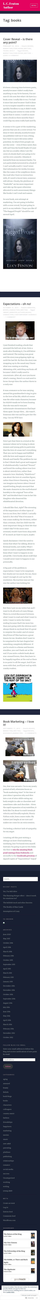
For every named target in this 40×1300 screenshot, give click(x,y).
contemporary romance (25, 315)
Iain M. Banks (8, 1271)
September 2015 (9, 964)
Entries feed (8, 1212)
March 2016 (7, 952)
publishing (18, 48)
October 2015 (8, 960)
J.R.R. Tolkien (8, 1236)
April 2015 (7, 969)
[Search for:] (20, 879)
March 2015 (7, 973)
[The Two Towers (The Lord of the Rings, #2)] (33, 1244)
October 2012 (8, 1037)
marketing (8, 48)
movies (6, 1135)
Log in (5, 1207)
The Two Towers (10, 1243)
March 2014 (7, 1024)
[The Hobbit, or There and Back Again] (33, 1261)
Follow (8, 1066)
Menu (34, 5)
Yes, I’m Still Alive (10, 891)
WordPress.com (9, 1220)
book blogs (7, 1096)
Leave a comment (11, 55)
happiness (7, 1126)
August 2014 (7, 1003)
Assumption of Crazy (11, 911)
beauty (5, 1088)
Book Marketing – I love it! (18, 723)
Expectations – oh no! (17, 304)
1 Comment (11, 317)
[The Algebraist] (33, 1271)
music (5, 1139)
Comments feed (9, 1216)
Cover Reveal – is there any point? (18, 41)
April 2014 (7, 1020)
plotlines (6, 1152)
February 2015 (8, 977)
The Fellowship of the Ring (14, 1251)
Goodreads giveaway (26, 856)
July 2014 (6, 1007)
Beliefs (6, 1092)
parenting (7, 1148)
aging (5, 1079)
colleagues (7, 1109)
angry (6, 312)
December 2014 (9, 986)
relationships (8, 1161)
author (21, 312)
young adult (9, 51)
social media (8, 1169)
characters (14, 310)
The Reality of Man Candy (13, 907)
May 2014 (6, 1016)
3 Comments (30, 733)
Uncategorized (9, 1178)
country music (8, 1113)
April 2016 (7, 947)
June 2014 (6, 1012)
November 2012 (9, 1033)
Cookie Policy (10, 1292)
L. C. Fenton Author (11, 5)
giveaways (7, 733)
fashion (6, 1118)
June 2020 (7, 934)
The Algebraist (9, 1269)
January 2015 (8, 982)
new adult (7, 1144)
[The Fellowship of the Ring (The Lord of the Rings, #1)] (33, 1252)
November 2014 (9, 990)
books (30, 46)
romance (6, 1165)
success (6, 1174)
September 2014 (9, 999)
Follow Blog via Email (14, 1045)
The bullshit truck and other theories (17, 903)
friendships (7, 1122)
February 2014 (8, 1029)
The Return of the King (13, 1234)
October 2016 (8, 943)
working (6, 1182)
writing (27, 48)
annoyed (31, 308)
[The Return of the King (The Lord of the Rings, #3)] (33, 1236)
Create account (9, 1203)
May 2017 (6, 939)
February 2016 (8, 956)
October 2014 (8, 994)
